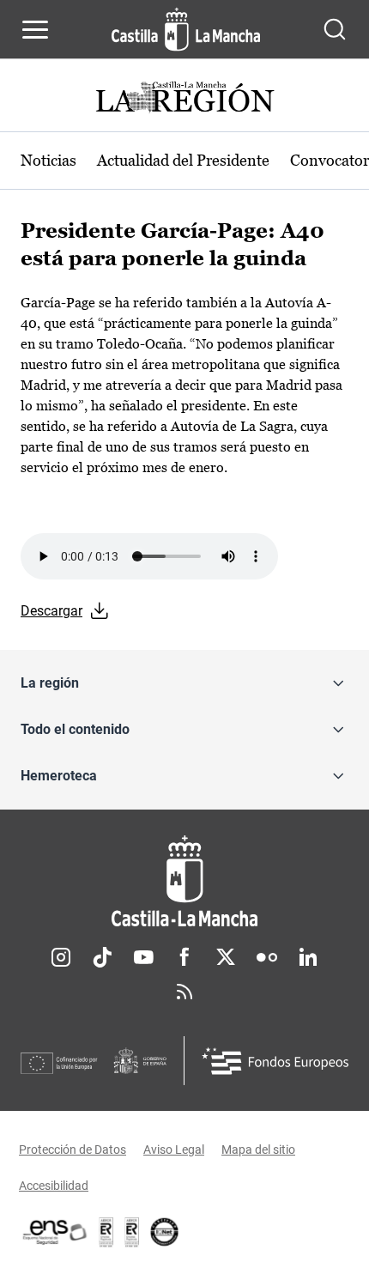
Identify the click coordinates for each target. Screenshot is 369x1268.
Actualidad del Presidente (183, 160)
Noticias (48, 160)
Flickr (266, 957)
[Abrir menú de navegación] (35, 29)
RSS (184, 991)
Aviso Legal (173, 1149)
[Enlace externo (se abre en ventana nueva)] (132, 1231)
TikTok (102, 957)
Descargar (51, 611)
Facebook (184, 957)
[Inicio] (184, 881)
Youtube (143, 957)
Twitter (225, 957)
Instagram (61, 957)
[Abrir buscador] (334, 29)
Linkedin (308, 957)
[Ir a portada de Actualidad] (184, 99)
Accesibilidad (53, 1185)
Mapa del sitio (258, 1149)
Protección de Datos (72, 1149)
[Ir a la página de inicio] (186, 29)
